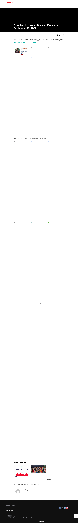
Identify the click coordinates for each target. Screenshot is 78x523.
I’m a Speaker (20, 6)
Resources (53, 6)
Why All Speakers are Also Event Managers (53, 478)
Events (47, 6)
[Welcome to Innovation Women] (21, 465)
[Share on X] (60, 35)
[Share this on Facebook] (57, 35)
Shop (59, 6)
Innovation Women (24, 484)
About (62, 6)
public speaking (31, 484)
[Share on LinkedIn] (63, 35)
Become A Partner (39, 6)
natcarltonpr (25, 490)
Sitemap (8, 519)
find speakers (18, 484)
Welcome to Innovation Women (20, 478)
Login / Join (68, 6)
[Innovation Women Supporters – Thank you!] (38, 465)
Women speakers (37, 484)
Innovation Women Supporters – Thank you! (37, 478)
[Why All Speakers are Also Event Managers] (54, 465)
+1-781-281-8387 (9, 510)
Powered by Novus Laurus (39, 521)
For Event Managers (29, 6)
